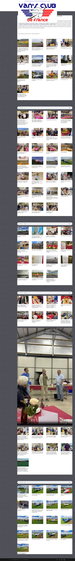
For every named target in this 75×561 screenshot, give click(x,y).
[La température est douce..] (23, 135)
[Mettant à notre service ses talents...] (23, 263)
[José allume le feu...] (66, 195)
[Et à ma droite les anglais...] (52, 151)
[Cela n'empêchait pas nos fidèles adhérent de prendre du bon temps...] (23, 303)
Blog (33, 24)
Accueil (21, 24)
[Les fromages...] (66, 151)
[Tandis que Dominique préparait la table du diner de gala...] (52, 248)
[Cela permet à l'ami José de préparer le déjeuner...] (23, 179)
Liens (54, 24)
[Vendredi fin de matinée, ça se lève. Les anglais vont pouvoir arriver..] (37, 62)
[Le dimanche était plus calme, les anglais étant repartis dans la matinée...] (52, 450)
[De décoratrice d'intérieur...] (37, 263)
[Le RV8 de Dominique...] (66, 523)
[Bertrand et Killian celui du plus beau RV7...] (66, 434)
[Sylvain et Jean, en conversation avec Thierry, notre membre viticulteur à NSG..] (52, 135)
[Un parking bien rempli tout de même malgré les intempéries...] (23, 523)
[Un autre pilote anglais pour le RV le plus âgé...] (52, 434)
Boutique (47, 24)
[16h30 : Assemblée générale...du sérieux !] (52, 234)
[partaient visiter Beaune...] (37, 248)
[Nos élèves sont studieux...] (66, 234)
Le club (31, 24)
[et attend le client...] (23, 62)
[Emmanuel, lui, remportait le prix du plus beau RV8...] (37, 450)
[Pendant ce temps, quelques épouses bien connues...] (23, 248)
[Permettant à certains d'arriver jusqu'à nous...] (66, 164)
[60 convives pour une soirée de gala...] (23, 318)
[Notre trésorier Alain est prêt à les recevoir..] (52, 46)
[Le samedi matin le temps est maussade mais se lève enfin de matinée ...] (52, 164)
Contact (51, 24)
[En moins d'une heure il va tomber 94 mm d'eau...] (23, 277)
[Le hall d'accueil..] (66, 78)
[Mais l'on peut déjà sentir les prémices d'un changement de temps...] (37, 234)
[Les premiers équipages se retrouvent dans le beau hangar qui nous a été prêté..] (52, 62)
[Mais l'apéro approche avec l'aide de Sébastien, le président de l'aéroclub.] (37, 118)
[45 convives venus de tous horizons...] (23, 195)
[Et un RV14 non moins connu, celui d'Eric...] (52, 493)
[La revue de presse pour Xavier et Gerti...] (23, 210)
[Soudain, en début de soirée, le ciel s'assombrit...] (52, 263)
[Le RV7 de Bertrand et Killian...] (66, 493)
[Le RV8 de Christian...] (37, 538)
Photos (36, 24)
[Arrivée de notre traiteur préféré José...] (66, 62)
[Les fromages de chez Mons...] (37, 195)
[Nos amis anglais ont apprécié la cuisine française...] (37, 318)
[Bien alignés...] (66, 538)
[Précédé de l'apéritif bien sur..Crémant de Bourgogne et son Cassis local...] (37, 179)
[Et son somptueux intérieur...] (23, 508)
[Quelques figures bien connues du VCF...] (52, 318)
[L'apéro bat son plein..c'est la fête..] (37, 135)
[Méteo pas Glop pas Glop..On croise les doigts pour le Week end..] (37, 46)
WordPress (26, 559)
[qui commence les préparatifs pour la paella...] (23, 78)
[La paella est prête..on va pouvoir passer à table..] (66, 135)
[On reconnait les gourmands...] (52, 210)
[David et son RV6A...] (66, 508)
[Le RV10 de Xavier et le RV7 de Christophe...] (23, 551)
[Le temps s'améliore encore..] (23, 234)
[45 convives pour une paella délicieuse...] (23, 151)
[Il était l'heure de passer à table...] (66, 303)
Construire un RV (25, 24)
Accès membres (42, 24)
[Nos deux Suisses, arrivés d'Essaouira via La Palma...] (23, 538)
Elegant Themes (16, 559)
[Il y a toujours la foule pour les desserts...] (37, 210)
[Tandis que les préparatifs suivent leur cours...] (52, 78)
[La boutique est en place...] (66, 46)
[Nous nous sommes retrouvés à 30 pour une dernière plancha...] (66, 450)
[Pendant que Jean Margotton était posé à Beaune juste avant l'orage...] (52, 277)
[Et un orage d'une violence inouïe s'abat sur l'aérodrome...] (66, 263)
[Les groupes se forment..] (52, 118)
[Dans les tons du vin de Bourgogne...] (66, 248)
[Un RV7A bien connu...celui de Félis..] (37, 493)
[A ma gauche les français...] (37, 151)
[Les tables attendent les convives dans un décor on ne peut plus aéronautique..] (66, 118)
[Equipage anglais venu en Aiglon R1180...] (52, 508)
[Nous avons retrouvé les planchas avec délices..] (52, 179)
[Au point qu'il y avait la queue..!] (66, 179)
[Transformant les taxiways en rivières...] (37, 277)
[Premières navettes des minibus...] (37, 78)
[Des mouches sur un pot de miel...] (52, 538)
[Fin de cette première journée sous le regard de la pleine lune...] (37, 164)
